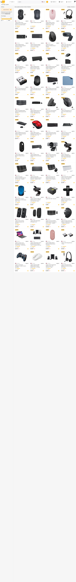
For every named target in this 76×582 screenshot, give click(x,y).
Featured (72, 6)
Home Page (3, 4)
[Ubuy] (3, 2)
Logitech (26, 43)
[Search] (47, 2)
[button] (54, 2)
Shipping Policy (7, 13)
